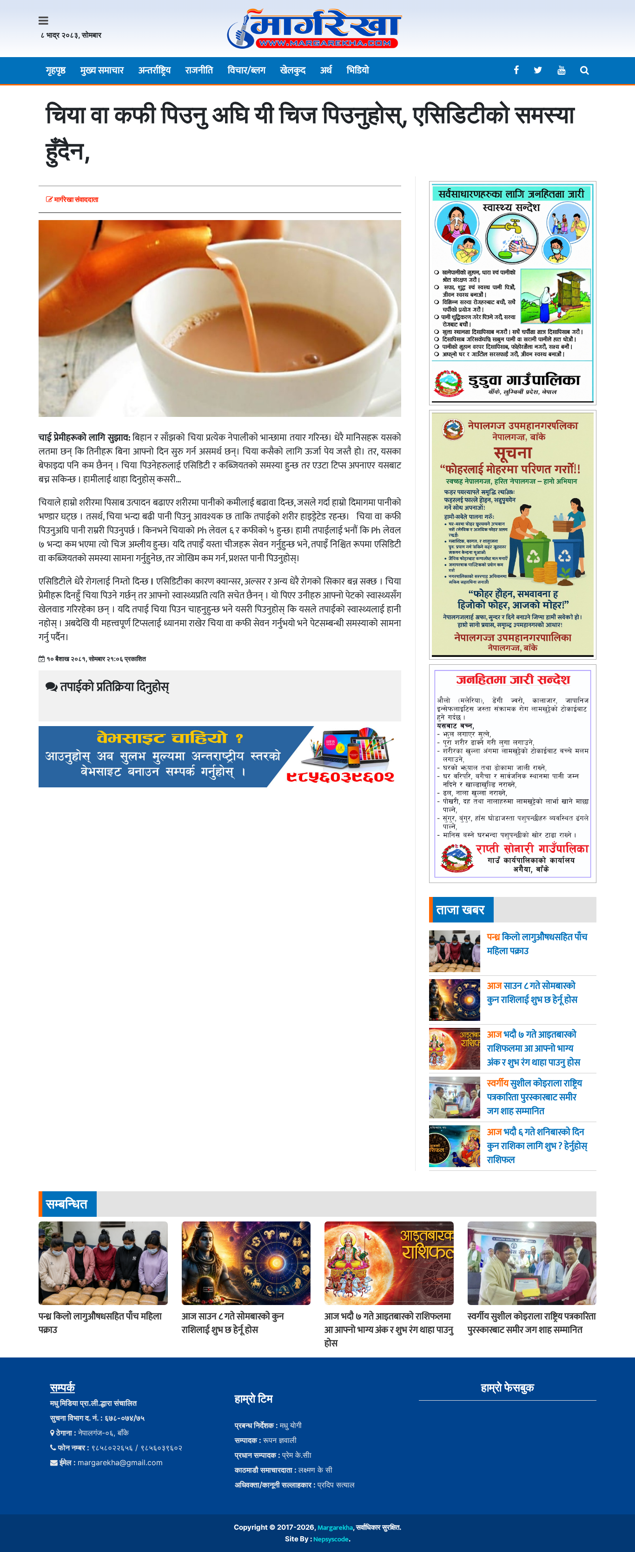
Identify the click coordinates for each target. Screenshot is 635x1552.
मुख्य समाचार (102, 70)
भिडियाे (358, 70)
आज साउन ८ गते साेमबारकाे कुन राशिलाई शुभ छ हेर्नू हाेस (233, 1323)
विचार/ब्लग (246, 70)
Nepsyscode (331, 1539)
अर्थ (326, 70)
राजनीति (199, 70)
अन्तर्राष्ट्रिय (155, 70)
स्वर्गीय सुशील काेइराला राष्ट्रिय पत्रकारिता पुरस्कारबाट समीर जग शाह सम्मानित (532, 1323)
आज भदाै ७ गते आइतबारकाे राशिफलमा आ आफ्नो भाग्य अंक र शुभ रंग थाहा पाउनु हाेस (388, 1330)
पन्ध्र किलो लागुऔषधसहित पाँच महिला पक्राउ (100, 1323)
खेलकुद (292, 70)
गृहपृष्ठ (56, 70)
